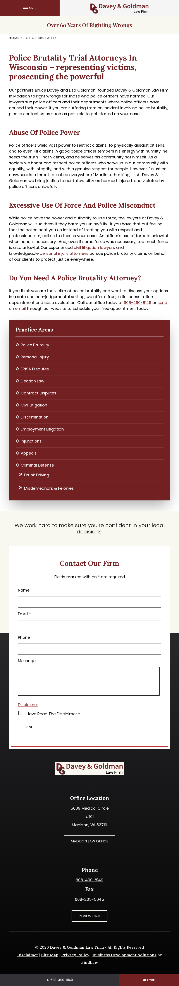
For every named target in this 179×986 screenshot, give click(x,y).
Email (24, 613)
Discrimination (34, 417)
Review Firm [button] (89, 915)
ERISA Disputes (35, 369)
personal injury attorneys (64, 253)
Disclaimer (28, 704)
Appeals (29, 453)
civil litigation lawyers (94, 247)
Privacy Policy (75, 954)
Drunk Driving (36, 475)
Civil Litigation (34, 405)
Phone (24, 637)
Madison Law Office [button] (89, 841)
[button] (30, 8)
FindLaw (89, 962)
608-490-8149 (137, 302)
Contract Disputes (38, 393)
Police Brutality (35, 345)
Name (23, 590)
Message (27, 660)
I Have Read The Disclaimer (52, 714)
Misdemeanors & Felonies (49, 488)
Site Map (49, 954)
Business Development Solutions (125, 954)
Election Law (32, 381)
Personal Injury (35, 357)
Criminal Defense (37, 465)
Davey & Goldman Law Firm (77, 947)
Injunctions (31, 441)
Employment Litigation (42, 429)
